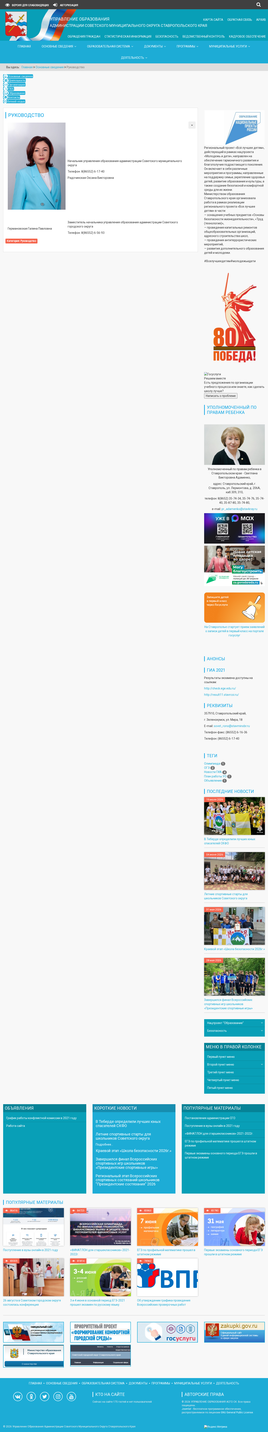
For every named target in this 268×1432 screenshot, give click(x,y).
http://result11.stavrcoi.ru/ (221, 694)
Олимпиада (212, 763)
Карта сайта (213, 19)
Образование (17, 93)
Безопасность (167, 36)
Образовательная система (108, 46)
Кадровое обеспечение (247, 36)
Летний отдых (16, 101)
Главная (24, 46)
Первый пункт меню (221, 1056)
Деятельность (132, 57)
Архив (261, 19)
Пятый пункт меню (220, 1087)
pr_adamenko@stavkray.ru (239, 509)
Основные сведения (57, 46)
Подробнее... (104, 1144)
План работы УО (215, 776)
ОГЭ (207, 767)
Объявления (213, 780)
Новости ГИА (213, 772)
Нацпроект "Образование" (225, 1023)
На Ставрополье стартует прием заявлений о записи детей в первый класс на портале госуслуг (234, 631)
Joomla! (186, 1408)
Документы (153, 46)
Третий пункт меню (220, 1072)
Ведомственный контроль (204, 36)
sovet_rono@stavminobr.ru (232, 726)
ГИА (11, 88)
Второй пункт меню (220, 1064)
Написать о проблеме (221, 396)
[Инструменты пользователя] (192, 125)
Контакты (14, 97)
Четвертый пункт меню (223, 1080)
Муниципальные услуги (228, 46)
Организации (16, 84)
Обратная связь (239, 19)
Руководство (28, 240)
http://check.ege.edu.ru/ (220, 688)
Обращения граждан (84, 36)
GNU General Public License (237, 1412)
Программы (186, 46)
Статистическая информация (127, 36)
